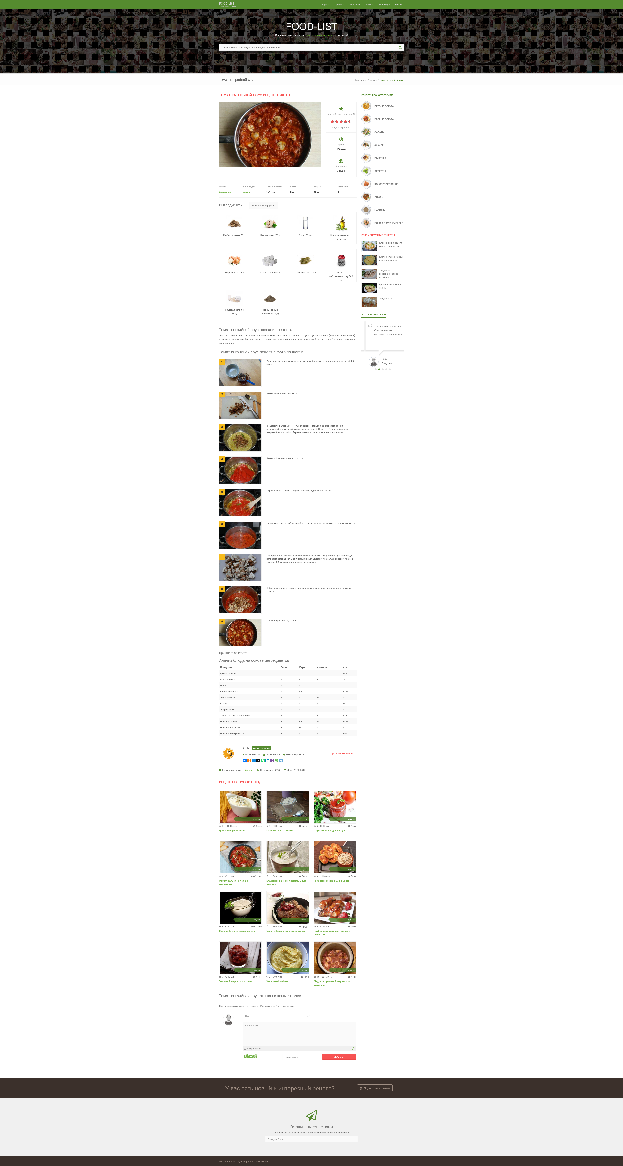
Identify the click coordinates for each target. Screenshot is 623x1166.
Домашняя (225, 191)
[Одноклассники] (249, 760)
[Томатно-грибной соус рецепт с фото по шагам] (270, 134)
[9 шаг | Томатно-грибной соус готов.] (240, 632)
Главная (359, 80)
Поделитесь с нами (376, 1088)
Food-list (227, 4)
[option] (382, 343)
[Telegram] (281, 760)
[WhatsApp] (276, 760)
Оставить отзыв (343, 753)
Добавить (339, 1056)
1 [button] (376, 369)
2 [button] (379, 369)
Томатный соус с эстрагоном (235, 981)
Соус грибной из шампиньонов (237, 930)
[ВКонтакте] (245, 760)
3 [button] (383, 369)
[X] (258, 760)
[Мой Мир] (254, 760)
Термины (355, 4)
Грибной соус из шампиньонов (332, 880)
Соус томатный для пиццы (329, 830)
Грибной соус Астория (232, 830)
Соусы (246, 191)
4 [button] (386, 369)
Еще (397, 4)
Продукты (340, 4)
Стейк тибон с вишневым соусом (285, 930)
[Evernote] (263, 760)
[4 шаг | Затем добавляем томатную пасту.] (240, 469)
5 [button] (390, 369)
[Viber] (272, 760)
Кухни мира (383, 4)
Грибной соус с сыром (279, 830)
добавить (247, 770)
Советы (369, 4)
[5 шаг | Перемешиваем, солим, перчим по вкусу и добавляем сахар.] (240, 502)
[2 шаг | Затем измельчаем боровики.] (240, 405)
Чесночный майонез (278, 981)
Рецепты (325, 4)
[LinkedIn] (267, 760)
